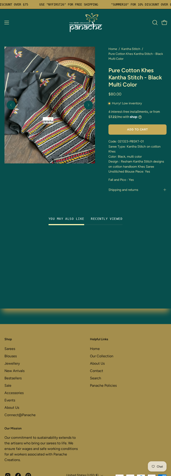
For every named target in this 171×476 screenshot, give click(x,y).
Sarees (9, 348)
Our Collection (101, 356)
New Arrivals (14, 371)
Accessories (14, 393)
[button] (154, 22)
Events (9, 400)
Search (95, 378)
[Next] (88, 105)
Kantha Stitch (130, 49)
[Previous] (11, 105)
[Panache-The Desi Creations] (85, 22)
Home (112, 49)
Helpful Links (99, 339)
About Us (11, 407)
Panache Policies (103, 385)
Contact (96, 371)
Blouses (10, 356)
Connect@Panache (20, 415)
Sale (7, 385)
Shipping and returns (123, 190)
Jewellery (12, 363)
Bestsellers (13, 378)
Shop (8, 339)
